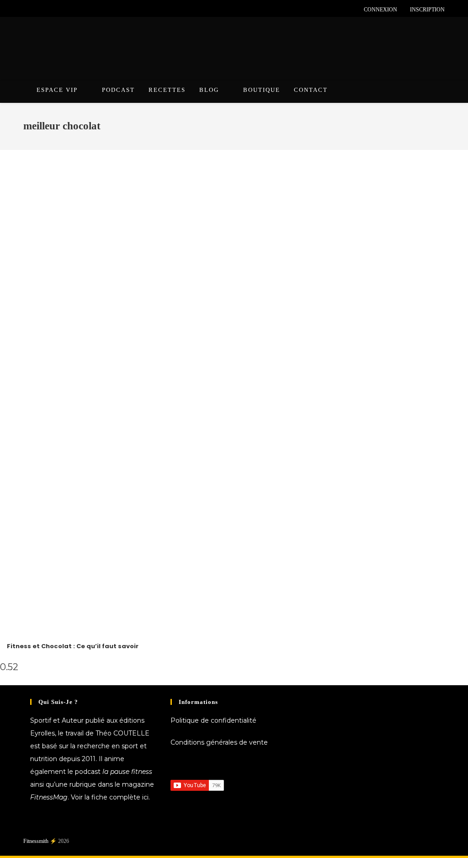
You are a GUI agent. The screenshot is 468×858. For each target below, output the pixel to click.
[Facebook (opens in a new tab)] (27, 9)
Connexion (380, 9)
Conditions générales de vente (219, 742)
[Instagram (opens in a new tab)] (47, 9)
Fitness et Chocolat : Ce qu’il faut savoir (72, 646)
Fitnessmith (35, 841)
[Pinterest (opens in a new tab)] (36, 9)
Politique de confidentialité (213, 720)
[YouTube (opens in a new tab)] (57, 9)
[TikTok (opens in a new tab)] (78, 9)
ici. (146, 797)
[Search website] (435, 91)
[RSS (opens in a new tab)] (68, 9)
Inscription (427, 9)
